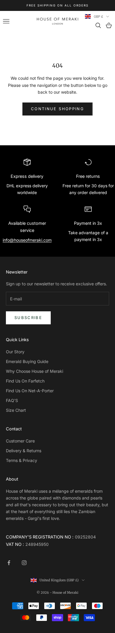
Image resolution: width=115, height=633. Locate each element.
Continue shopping (57, 108)
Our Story (15, 351)
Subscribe (28, 317)
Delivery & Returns (23, 450)
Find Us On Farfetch (25, 380)
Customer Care (20, 440)
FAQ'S (12, 400)
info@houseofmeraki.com (27, 240)
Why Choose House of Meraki (34, 371)
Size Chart (16, 410)
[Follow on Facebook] (9, 563)
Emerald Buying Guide (27, 361)
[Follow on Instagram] (24, 563)
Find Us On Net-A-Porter (30, 390)
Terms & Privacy (21, 460)
